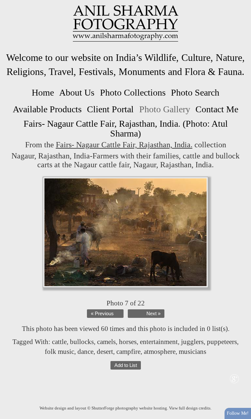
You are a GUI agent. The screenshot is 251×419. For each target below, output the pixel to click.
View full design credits (189, 408)
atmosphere (160, 351)
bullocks (82, 342)
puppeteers (222, 342)
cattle (59, 342)
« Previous (102, 313)
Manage (242, 3)
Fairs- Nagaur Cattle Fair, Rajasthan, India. (124, 144)
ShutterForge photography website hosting (129, 408)
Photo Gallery (164, 109)
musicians (192, 351)
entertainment (159, 342)
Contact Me (216, 109)
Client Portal (110, 109)
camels (106, 342)
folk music (59, 351)
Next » (153, 313)
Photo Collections (133, 92)
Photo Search (195, 92)
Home (43, 92)
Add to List (125, 365)
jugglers (192, 342)
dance (85, 351)
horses (128, 342)
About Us (76, 92)
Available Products (47, 109)
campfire (128, 351)
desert (105, 351)
